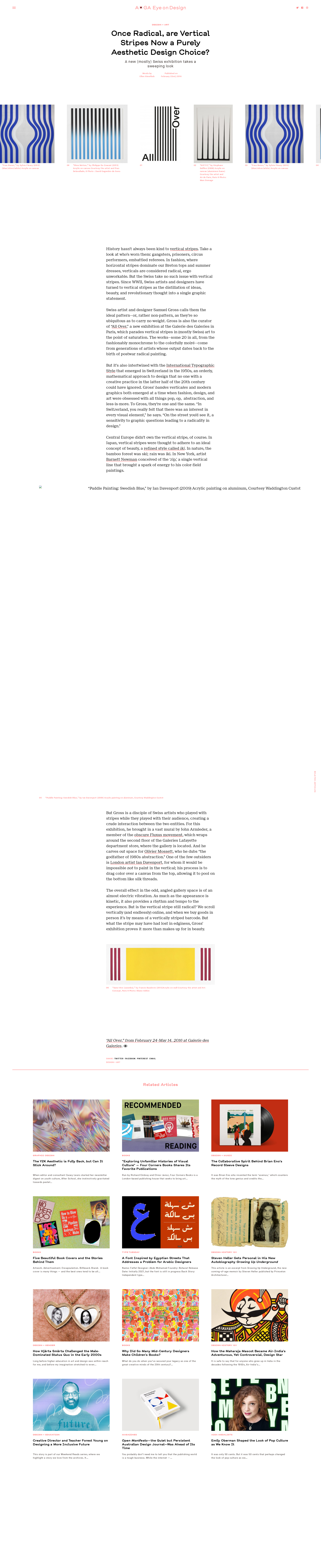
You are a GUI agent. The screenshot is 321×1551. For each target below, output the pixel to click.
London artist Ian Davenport (136, 862)
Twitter (119, 1058)
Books (126, 1155)
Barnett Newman (121, 459)
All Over (119, 326)
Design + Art (160, 24)
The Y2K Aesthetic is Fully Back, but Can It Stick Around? (68, 1163)
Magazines (129, 1434)
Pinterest (142, 1058)
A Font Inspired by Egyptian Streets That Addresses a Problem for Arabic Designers (156, 1260)
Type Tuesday (131, 1252)
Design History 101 (224, 1252)
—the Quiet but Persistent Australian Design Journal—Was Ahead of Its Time (158, 1444)
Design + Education (46, 1434)
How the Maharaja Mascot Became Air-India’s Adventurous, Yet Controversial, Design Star (248, 1353)
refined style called (164, 448)
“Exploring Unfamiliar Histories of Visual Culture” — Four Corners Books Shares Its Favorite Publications (156, 1165)
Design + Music (221, 1155)
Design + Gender (44, 1345)
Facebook (130, 1058)
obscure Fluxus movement (158, 835)
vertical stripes (184, 249)
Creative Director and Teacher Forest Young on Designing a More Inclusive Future (70, 1442)
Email (152, 1058)
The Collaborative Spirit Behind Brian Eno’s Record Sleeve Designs (246, 1163)
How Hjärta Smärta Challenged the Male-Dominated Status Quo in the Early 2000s (67, 1353)
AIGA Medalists (222, 1434)
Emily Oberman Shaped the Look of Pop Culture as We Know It (249, 1442)
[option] (161, 142)
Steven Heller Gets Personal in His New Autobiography (244, 1260)
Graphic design (44, 1155)
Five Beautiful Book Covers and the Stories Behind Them (68, 1260)
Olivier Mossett (158, 851)
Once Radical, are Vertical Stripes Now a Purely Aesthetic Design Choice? (160, 43)
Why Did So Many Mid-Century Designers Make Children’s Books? (155, 1353)
